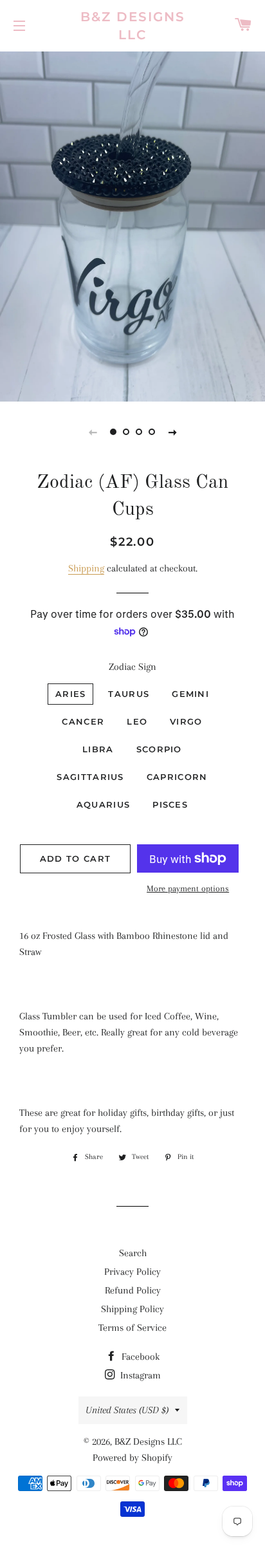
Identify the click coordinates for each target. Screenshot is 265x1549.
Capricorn (177, 777)
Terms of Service (132, 1327)
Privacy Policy (132, 1271)
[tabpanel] (132, 225)
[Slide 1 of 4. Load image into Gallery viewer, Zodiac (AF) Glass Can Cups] (113, 431)
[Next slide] (172, 432)
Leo (137, 721)
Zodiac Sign (132, 666)
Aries (70, 694)
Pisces (170, 804)
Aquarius (103, 804)
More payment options (188, 888)
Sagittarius (90, 777)
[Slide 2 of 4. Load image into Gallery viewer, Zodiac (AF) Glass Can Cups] (126, 431)
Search (133, 1253)
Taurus (128, 694)
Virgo (186, 721)
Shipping (86, 568)
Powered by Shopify (132, 1457)
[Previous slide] (92, 432)
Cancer (83, 721)
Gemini (190, 694)
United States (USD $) (127, 1410)
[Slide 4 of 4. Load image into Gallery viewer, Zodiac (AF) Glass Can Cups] (151, 431)
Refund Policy (133, 1290)
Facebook (139, 1356)
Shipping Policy (132, 1309)
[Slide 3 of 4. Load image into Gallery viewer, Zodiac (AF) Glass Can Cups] (138, 431)
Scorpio (159, 749)
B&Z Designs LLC (132, 25)
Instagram (139, 1375)
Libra (98, 749)
